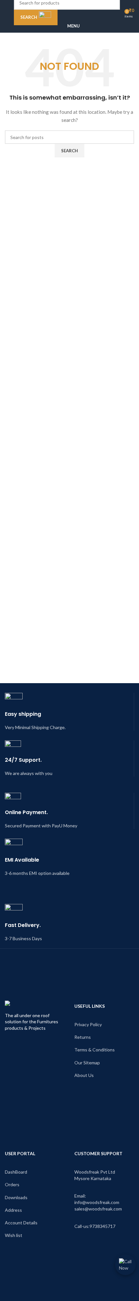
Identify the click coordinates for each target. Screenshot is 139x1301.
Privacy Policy (88, 1024)
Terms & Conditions (94, 1049)
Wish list (13, 1235)
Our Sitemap (87, 1062)
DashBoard (16, 1172)
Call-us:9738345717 (94, 1226)
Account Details (21, 1222)
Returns (82, 1037)
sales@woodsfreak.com (98, 1208)
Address (13, 1210)
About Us (84, 1075)
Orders (12, 1184)
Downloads (16, 1197)
